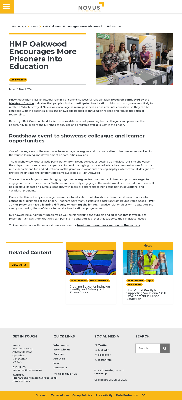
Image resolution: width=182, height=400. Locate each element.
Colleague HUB (67, 373)
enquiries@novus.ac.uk (27, 370)
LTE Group (100, 373)
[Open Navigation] (7, 7)
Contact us (60, 367)
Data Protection (127, 395)
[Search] (165, 348)
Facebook (104, 354)
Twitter (103, 345)
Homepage (19, 26)
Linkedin (103, 350)
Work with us (61, 349)
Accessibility (104, 395)
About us (59, 358)
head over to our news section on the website (108, 225)
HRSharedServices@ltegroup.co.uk (34, 378)
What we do (61, 345)
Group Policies (82, 395)
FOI (144, 395)
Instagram (105, 359)
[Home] (91, 7)
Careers (58, 354)
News (34, 26)
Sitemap (41, 395)
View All (17, 265)
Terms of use (60, 395)
